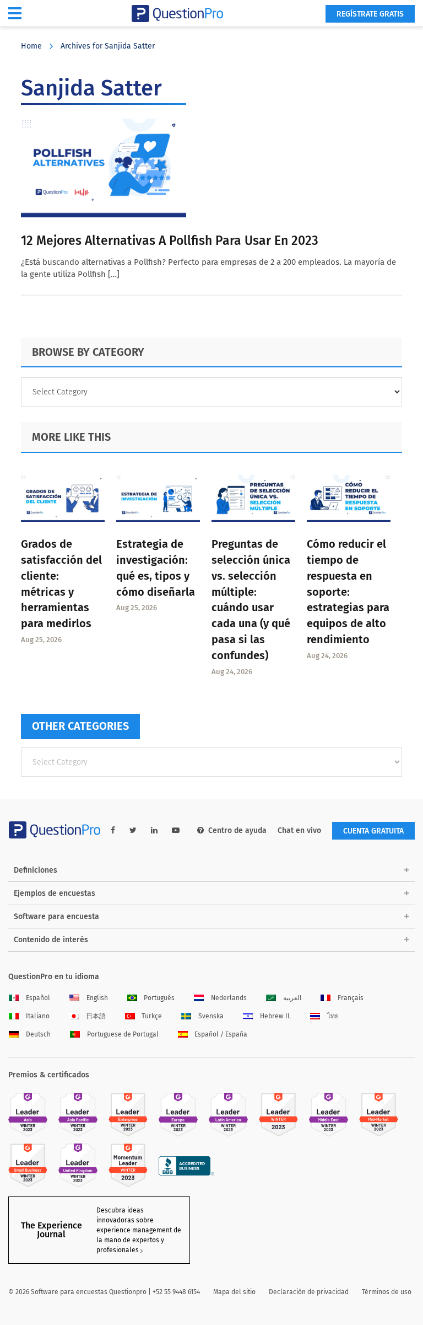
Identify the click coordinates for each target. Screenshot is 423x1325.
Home (31, 46)
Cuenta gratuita (373, 831)
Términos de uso (386, 1292)
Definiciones (35, 870)
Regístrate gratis (370, 14)
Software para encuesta (56, 916)
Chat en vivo (299, 830)
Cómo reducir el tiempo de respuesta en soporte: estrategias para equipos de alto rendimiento (348, 591)
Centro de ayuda (237, 830)
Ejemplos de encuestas (54, 893)
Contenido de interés (51, 939)
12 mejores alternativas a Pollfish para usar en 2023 (169, 240)
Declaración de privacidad (309, 1292)
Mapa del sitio (234, 1292)
